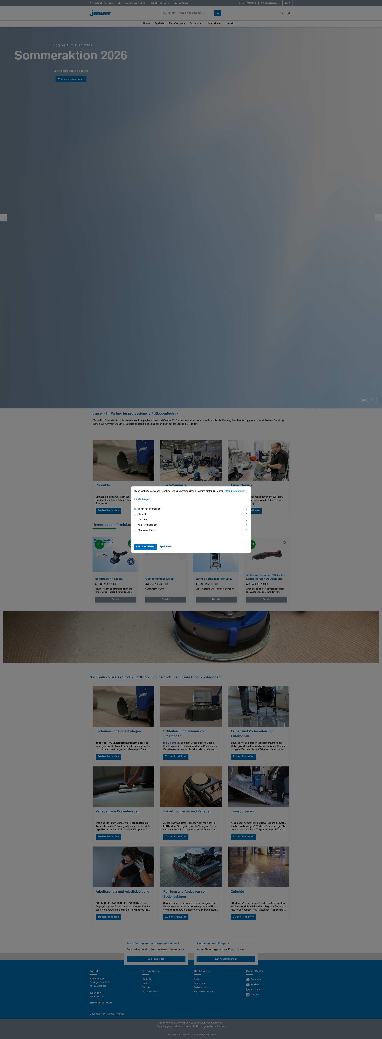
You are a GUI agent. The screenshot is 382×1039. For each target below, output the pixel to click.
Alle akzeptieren (145, 547)
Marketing (143, 520)
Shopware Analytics (148, 530)
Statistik (142, 514)
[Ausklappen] (246, 509)
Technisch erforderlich (149, 509)
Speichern (166, 547)
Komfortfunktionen (147, 525)
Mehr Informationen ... (236, 491)
